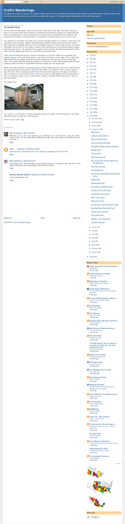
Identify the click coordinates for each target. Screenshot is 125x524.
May (93, 238)
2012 (92, 105)
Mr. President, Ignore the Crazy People (105, 204)
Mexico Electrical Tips (99, 139)
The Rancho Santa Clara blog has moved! (103, 443)
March (94, 245)
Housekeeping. (95, 458)
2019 (92, 80)
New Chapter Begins (96, 404)
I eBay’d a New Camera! (99, 136)
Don (11, 161)
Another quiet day (95, 338)
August (94, 227)
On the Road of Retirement (100, 289)
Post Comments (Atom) (22, 222)
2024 (92, 62)
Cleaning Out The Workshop (101, 190)
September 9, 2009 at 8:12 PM (24, 161)
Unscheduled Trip (97, 170)
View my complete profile (96, 38)
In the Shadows (95, 402)
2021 (92, 73)
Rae (11, 133)
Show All (118, 463)
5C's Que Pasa (95, 434)
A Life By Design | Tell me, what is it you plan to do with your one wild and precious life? (103, 345)
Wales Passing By (97, 201)
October (95, 126)
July (93, 231)
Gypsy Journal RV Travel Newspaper (103, 266)
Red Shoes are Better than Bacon (102, 328)
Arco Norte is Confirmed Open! (102, 187)
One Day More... (96, 306)
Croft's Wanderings (19, 10)
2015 (92, 94)
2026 (92, 55)
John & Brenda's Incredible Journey (103, 394)
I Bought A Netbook (98, 222)
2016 (92, 91)
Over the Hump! (95, 336)
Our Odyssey (94, 313)
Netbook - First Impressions (101, 219)
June (93, 234)
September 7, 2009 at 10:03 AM (28, 149)
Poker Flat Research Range (99, 283)
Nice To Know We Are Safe (100, 143)
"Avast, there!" (96, 153)
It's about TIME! (95, 411)
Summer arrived (95, 323)
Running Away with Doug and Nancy (103, 321)
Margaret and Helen (97, 385)
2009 (92, 116)
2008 (92, 257)
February (95, 248)
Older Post (76, 218)
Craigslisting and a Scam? (100, 194)
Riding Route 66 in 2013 (99, 449)
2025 (92, 59)
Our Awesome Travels (98, 377)
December (95, 118)
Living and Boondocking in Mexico (103, 298)
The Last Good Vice (96, 330)
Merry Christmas (95, 379)
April (93, 241)
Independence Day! (98, 183)
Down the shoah (95, 315)
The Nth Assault (95, 364)
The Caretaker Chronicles (99, 456)
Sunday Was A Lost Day (99, 212)
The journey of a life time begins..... (103, 424)
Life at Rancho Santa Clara (100, 441)
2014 (92, 98)
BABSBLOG (94, 409)
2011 (92, 109)
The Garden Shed (97, 215)
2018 (92, 84)
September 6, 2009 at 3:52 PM (24, 133)
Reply (12, 142)
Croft (11, 149)
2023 (92, 66)
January (95, 252)
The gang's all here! (96, 276)
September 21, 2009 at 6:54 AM (42, 174)
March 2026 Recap (96, 349)
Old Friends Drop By (98, 157)
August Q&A (94, 268)
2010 (92, 112)
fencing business (35, 68)
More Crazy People (98, 197)
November (95, 122)
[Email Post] (22, 119)
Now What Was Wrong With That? (103, 208)
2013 (92, 102)
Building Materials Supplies (20, 174)
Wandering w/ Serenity (98, 281)
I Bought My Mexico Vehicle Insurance (104, 146)
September (96, 129)
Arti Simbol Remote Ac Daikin (99, 451)
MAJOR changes (95, 436)
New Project (95, 132)
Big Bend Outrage (95, 308)
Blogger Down (96, 150)
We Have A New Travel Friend (99, 300)
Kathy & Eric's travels (98, 355)
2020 (92, 77)
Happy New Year (95, 396)
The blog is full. (95, 372)
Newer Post (8, 218)
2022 (92, 69)
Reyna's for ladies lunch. (98, 357)
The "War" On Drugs (98, 166)
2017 (92, 87)
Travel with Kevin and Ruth (100, 274)
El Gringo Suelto (96, 362)
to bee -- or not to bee (97, 419)
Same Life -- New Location (99, 417)
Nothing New (95, 180)
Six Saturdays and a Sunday (100, 370)
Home (42, 218)
